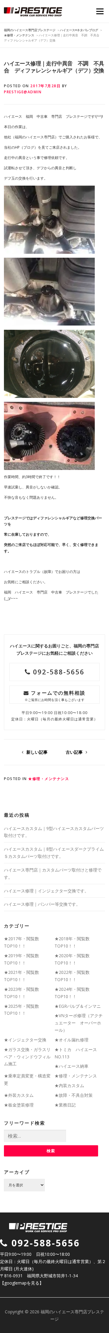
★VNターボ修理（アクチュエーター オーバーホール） (78, 1023)
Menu (99, 11)
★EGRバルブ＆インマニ (77, 1006)
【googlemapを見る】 (22, 1283)
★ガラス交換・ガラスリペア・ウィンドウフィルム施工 (27, 1057)
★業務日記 (65, 1105)
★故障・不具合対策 (73, 1095)
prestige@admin (22, 91)
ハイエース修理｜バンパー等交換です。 (42, 904)
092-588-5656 (57, 671)
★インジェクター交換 (25, 1040)
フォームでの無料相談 (55, 696)
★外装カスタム (19, 1095)
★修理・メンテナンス (48, 778)
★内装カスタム (69, 1085)
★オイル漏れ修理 (71, 1040)
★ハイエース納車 (71, 1066)
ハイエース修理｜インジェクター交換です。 (46, 891)
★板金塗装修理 (19, 1105)
